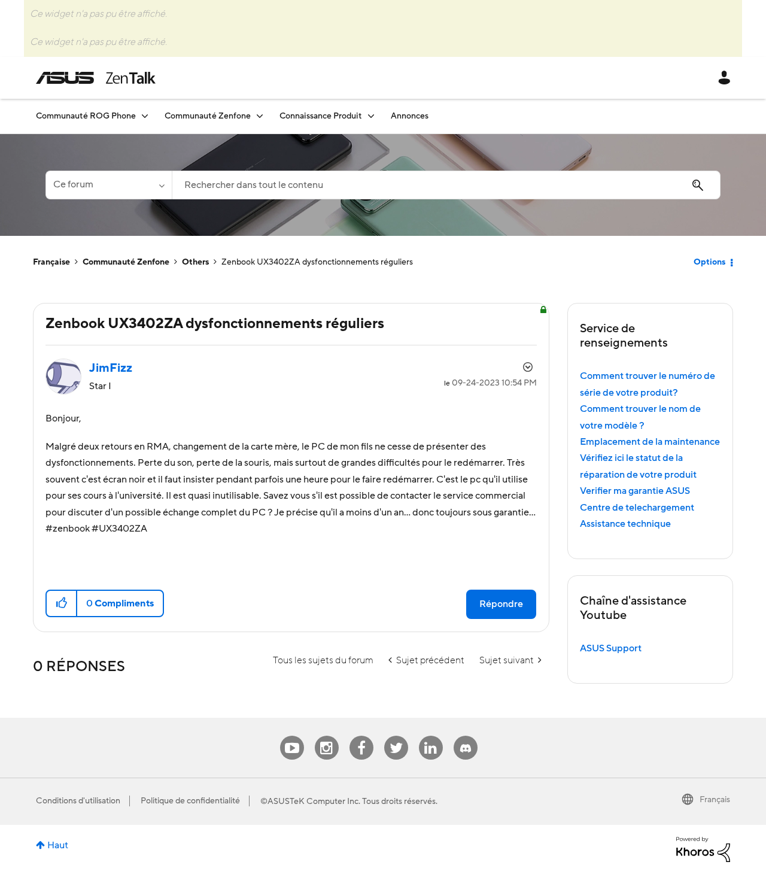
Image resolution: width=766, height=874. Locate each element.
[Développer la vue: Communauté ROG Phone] (145, 116)
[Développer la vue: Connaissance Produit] (371, 116)
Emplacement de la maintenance (650, 442)
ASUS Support (611, 648)
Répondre (501, 604)
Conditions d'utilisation (78, 801)
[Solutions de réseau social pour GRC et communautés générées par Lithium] (703, 849)
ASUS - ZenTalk (96, 78)
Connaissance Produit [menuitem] (320, 116)
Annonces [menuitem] (409, 116)
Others (195, 262)
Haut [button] (57, 845)
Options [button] (709, 262)
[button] (62, 603)
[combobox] (446, 185)
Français (715, 799)
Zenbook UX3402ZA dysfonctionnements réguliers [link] (317, 262)
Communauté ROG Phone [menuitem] (86, 116)
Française (51, 262)
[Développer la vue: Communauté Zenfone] (260, 116)
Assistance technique (625, 524)
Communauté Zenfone (126, 262)
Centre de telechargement (637, 508)
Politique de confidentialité (190, 801)
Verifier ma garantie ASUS (635, 491)
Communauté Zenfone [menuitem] (208, 116)
